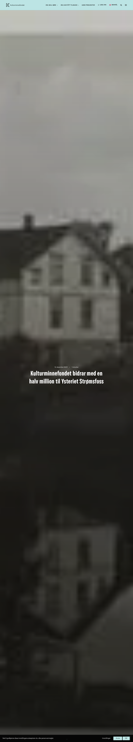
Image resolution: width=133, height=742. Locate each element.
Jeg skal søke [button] (51, 5)
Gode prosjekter (88, 5)
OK (126, 738)
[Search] (120, 5)
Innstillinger (106, 738)
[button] (126, 5)
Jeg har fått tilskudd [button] (69, 5)
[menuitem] (51, 5)
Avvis (118, 738)
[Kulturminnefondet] (15, 5)
